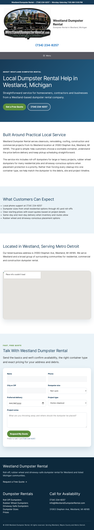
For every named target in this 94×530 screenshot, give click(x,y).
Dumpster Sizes (10, 509)
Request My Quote (19, 434)
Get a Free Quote (14, 107)
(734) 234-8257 (43, 2)
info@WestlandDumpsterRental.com (67, 503)
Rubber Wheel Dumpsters (15, 503)
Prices (6, 512)
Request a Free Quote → (15, 482)
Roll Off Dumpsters (12, 500)
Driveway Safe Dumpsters (15, 506)
